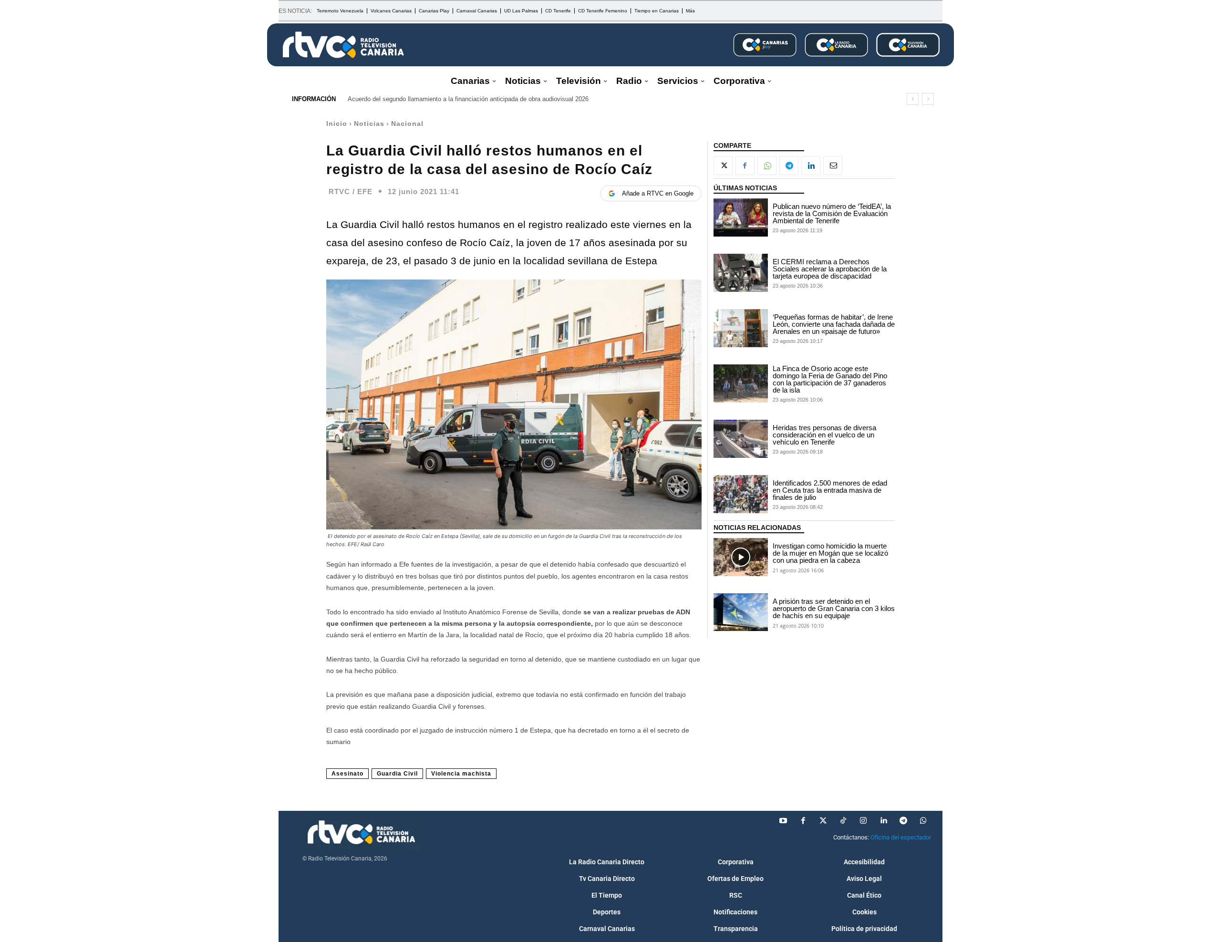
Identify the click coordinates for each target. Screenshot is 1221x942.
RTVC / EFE (351, 191)
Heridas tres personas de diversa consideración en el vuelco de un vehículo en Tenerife (824, 435)
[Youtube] (783, 820)
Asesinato (347, 773)
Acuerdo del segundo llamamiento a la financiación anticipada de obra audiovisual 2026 (468, 99)
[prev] (913, 99)
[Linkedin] (810, 165)
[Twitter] (823, 820)
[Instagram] (863, 820)
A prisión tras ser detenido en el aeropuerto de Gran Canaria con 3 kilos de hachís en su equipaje (834, 608)
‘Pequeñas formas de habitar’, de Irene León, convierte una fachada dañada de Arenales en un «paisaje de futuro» (834, 324)
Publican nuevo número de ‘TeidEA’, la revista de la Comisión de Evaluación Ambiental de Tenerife (832, 213)
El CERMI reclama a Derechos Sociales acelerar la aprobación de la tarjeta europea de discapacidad (830, 269)
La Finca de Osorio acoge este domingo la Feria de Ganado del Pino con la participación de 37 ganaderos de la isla (830, 379)
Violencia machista (461, 773)
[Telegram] (788, 165)
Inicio (336, 123)
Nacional (407, 123)
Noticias (369, 123)
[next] (928, 99)
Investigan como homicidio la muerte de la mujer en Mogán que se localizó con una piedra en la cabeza (830, 553)
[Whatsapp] (923, 820)
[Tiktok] (843, 820)
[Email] (832, 165)
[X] (723, 165)
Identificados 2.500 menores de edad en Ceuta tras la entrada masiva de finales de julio (830, 490)
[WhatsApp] (766, 165)
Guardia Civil (397, 773)
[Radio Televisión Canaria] (343, 44)
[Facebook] (745, 165)
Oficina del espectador (900, 837)
